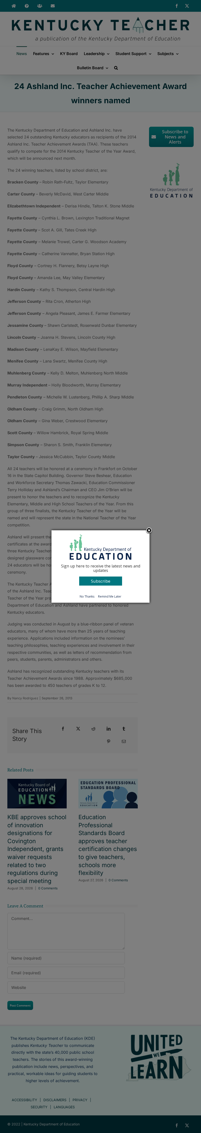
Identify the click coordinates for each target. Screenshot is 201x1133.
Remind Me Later (109, 596)
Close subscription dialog (149, 530)
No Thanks (87, 596)
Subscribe (100, 581)
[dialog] (100, 566)
